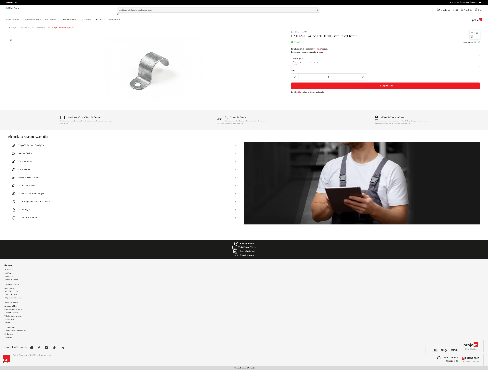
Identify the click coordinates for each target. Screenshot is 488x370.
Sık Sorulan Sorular (11, 285)
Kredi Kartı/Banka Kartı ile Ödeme (84, 117)
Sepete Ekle (387, 86)
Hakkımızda (8, 270)
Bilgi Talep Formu (11, 291)
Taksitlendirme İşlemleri (13, 316)
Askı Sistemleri (85, 20)
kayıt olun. (318, 52)
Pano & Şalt (100, 20)
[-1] (295, 76)
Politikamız (8, 276)
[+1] (363, 76)
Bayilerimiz (8, 334)
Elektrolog (8, 337)
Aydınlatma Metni (10, 306)
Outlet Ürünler (114, 20)
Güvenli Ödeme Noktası (392, 117)
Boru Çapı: (298, 58)
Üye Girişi (443, 10)
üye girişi (317, 49)
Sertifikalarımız (10, 273)
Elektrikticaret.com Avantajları (28, 137)
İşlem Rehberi (9, 288)
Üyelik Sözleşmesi (11, 303)
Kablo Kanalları (51, 20)
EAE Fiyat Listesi (10, 295)
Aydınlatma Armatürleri (32, 20)
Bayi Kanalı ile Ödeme (235, 117)
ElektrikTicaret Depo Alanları (15, 331)
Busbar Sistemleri (12, 20)
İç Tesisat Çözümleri (68, 20)
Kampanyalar (9, 319)
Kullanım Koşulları (11, 313)
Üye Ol (455, 10)
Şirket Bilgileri (9, 327)
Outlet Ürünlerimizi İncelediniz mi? (468, 2)
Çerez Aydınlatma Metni (13, 309)
